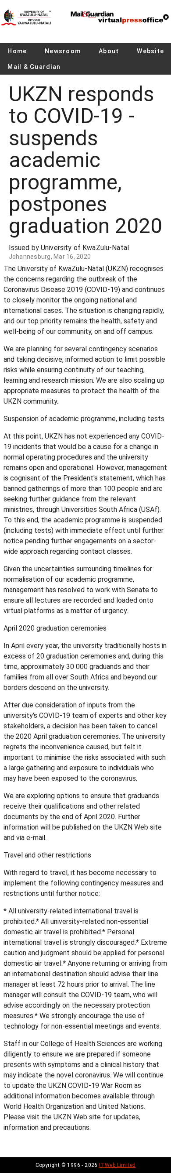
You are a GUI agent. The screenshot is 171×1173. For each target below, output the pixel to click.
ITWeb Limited (117, 1165)
